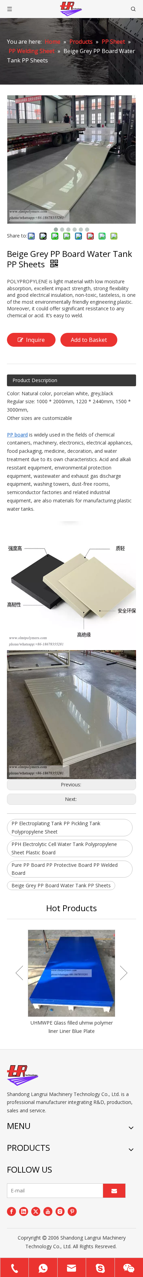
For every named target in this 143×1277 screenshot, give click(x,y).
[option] (71, 982)
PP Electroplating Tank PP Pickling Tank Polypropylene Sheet (55, 827)
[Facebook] (11, 1211)
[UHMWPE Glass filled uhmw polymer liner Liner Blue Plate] (71, 973)
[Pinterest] (72, 1211)
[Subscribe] (114, 1190)
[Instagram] (60, 1211)
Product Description (34, 380)
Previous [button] (19, 973)
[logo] (22, 1075)
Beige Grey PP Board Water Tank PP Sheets (61, 885)
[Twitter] (35, 1211)
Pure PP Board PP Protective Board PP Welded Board (64, 869)
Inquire (35, 340)
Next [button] (123, 973)
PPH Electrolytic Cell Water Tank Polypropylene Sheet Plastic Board (64, 848)
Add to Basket (89, 340)
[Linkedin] (23, 1211)
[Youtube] (47, 1211)
